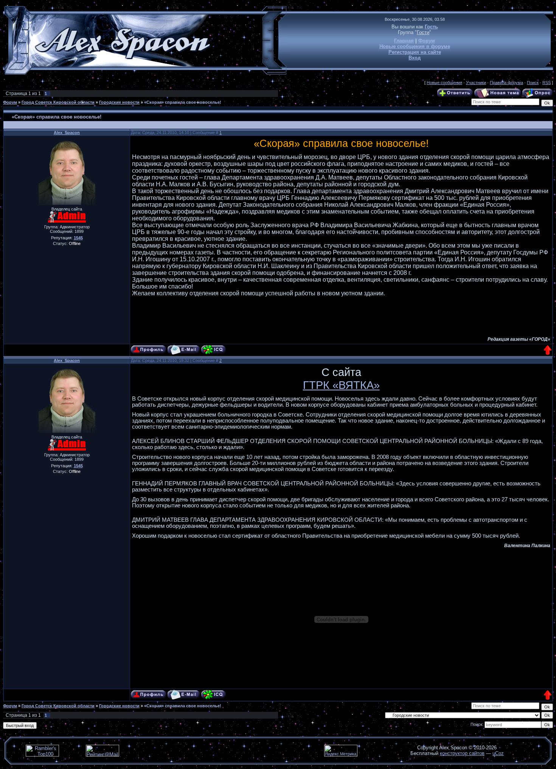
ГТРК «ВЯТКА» (341, 385)
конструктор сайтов (462, 753)
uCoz (498, 753)
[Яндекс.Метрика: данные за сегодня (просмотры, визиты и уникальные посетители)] (340, 751)
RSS (546, 82)
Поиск (533, 82)
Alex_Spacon (67, 132)
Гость (431, 27)
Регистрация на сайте (414, 52)
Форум (426, 41)
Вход (414, 58)
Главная (404, 41)
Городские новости (119, 102)
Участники (476, 82)
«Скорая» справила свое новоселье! (182, 102)
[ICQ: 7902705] (213, 349)
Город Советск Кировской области (58, 102)
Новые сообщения (444, 82)
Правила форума (506, 82)
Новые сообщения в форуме (414, 46)
